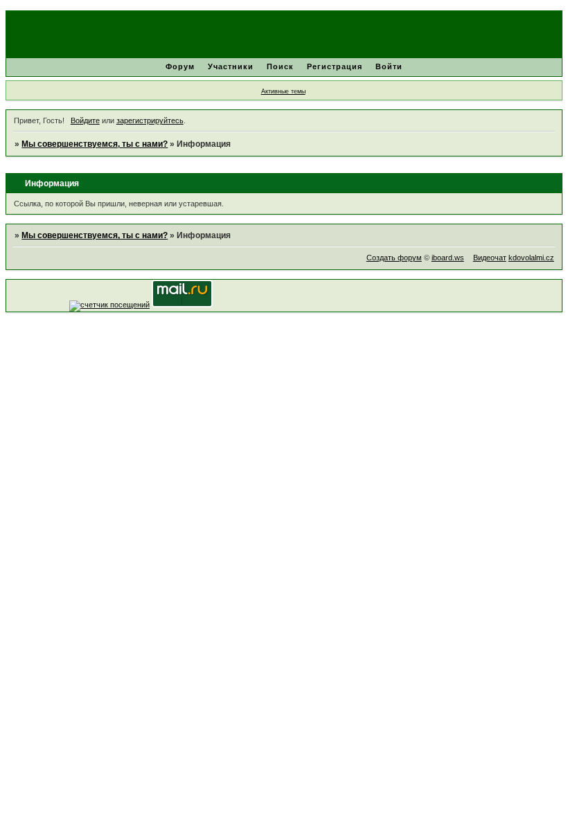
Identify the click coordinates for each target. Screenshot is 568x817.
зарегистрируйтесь (150, 120)
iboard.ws (448, 257)
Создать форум (394, 257)
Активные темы (283, 91)
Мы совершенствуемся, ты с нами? (94, 144)
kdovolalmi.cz (531, 257)
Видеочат (489, 257)
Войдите (85, 120)
